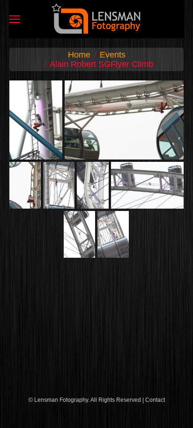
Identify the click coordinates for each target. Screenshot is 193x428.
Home (79, 54)
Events (113, 54)
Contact (155, 400)
